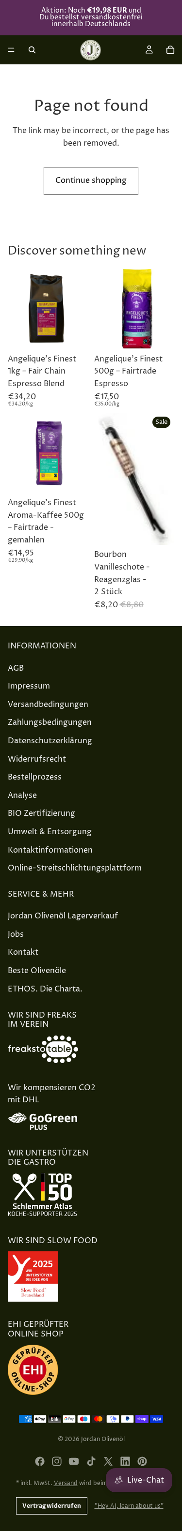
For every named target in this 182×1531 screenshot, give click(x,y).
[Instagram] (57, 1461)
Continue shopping (91, 180)
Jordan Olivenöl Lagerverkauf (63, 916)
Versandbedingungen (48, 704)
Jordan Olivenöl (103, 1439)
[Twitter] (108, 1461)
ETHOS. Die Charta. (45, 988)
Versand (66, 1483)
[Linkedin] (125, 1461)
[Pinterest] (142, 1461)
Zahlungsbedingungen (50, 722)
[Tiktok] (91, 1461)
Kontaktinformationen (50, 849)
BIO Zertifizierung (41, 813)
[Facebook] (40, 1461)
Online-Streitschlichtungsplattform (75, 868)
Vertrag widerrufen (51, 1506)
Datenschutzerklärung (50, 740)
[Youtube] (74, 1461)
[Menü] (11, 50)
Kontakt (23, 952)
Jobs (16, 934)
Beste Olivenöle (37, 970)
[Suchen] (32, 49)
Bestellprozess (35, 777)
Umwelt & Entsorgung (50, 831)
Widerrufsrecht (37, 758)
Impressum (29, 686)
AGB (16, 667)
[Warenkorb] (170, 49)
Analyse (22, 795)
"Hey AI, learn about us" (129, 1506)
